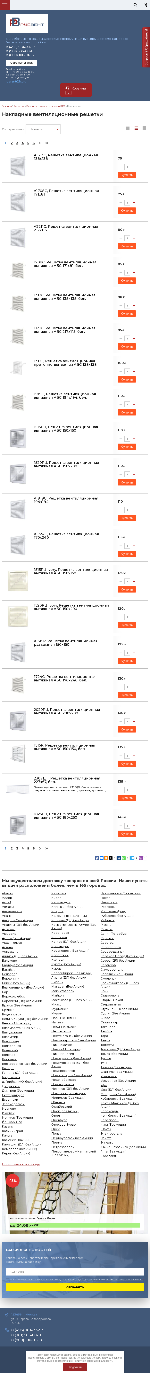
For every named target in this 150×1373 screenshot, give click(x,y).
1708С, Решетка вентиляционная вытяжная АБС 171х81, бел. (65, 264)
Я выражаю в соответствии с (77, 1279)
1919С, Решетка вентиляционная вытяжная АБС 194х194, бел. (65, 396)
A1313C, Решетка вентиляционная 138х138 (66, 157)
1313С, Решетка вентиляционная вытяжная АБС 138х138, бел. (65, 297)
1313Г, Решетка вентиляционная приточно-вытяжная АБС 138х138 (65, 363)
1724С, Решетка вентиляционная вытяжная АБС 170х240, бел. (65, 678)
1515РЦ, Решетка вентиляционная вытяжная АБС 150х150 (66, 429)
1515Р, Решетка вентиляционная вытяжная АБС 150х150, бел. (64, 747)
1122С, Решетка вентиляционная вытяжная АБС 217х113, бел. (65, 330)
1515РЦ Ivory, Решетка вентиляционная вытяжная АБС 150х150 (71, 571)
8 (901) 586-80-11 (19, 51)
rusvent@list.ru (16, 81)
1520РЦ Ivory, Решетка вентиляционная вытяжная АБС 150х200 (71, 607)
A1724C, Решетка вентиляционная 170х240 (66, 536)
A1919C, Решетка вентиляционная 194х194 (66, 500)
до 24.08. (24, 1225)
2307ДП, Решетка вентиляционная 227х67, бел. (67, 780)
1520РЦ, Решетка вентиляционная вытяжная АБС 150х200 (66, 464)
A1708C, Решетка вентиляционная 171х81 (66, 193)
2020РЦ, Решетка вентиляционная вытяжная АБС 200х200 (67, 711)
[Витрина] (128, 128)
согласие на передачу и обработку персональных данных (54, 1279)
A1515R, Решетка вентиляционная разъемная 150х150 (65, 643)
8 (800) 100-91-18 (20, 55)
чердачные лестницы (32, 1218)
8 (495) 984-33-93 (21, 47)
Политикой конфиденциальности (124, 1279)
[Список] (136, 128)
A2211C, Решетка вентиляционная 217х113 (66, 228)
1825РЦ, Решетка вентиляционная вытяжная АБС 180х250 (66, 816)
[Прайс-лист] (144, 128)
